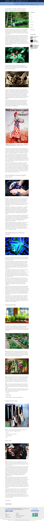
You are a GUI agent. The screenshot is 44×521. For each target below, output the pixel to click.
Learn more (35, 520)
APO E (31, 16)
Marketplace (32, 4)
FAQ (5, 513)
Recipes (31, 27)
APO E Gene (7, 3)
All (30, 14)
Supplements (32, 29)
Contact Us (17, 513)
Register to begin (35, 510)
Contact (36, 4)
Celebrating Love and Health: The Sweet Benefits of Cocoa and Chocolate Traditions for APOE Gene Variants (34, 47)
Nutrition (31, 24)
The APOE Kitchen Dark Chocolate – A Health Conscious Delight (34, 41)
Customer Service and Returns (20, 515)
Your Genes (16, 4)
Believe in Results (22, 4)
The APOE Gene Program (35, 37)
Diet (31, 19)
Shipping (6, 515)
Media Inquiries (7, 514)
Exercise (31, 22)
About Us (27, 4)
